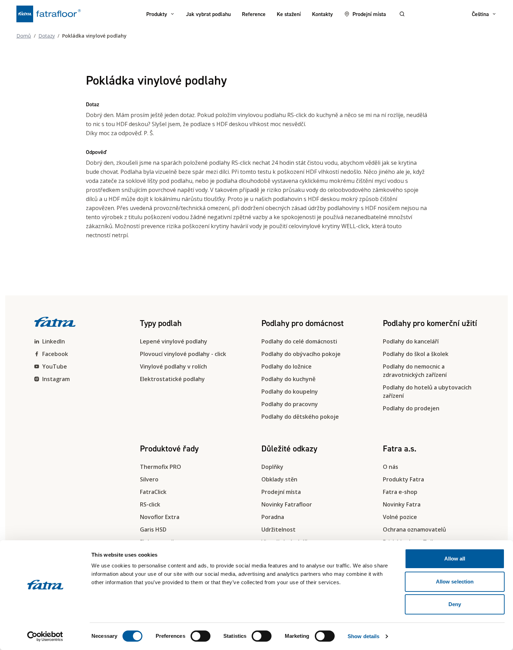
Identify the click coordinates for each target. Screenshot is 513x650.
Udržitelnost (278, 529)
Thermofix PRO (160, 467)
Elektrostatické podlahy (172, 379)
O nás (390, 467)
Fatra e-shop (400, 492)
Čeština (480, 13)
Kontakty (322, 13)
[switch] (200, 636)
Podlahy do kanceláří (411, 341)
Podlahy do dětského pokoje (300, 416)
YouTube (54, 366)
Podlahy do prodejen (411, 408)
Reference (254, 13)
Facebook (55, 354)
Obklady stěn (279, 479)
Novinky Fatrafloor (286, 504)
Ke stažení (289, 13)
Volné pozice (400, 517)
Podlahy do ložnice (286, 366)
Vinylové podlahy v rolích (173, 366)
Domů (23, 35)
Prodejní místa (369, 13)
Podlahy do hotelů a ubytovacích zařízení (427, 392)
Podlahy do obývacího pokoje (301, 354)
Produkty (156, 13)
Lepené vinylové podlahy (173, 341)
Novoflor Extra (159, 517)
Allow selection (455, 582)
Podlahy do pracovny (289, 404)
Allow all (455, 559)
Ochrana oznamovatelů (414, 529)
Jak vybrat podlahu (208, 13)
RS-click (150, 504)
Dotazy (46, 35)
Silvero (149, 479)
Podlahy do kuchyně (288, 379)
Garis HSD (153, 529)
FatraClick (153, 492)
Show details (363, 636)
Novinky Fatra (402, 504)
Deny (454, 604)
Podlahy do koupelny (289, 391)
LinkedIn (53, 341)
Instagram (56, 379)
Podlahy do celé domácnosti (299, 341)
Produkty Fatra (403, 479)
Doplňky (272, 467)
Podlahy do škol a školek (415, 354)
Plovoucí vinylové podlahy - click (183, 354)
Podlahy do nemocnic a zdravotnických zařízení (415, 371)
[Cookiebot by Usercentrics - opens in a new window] (45, 636)
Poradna (272, 517)
